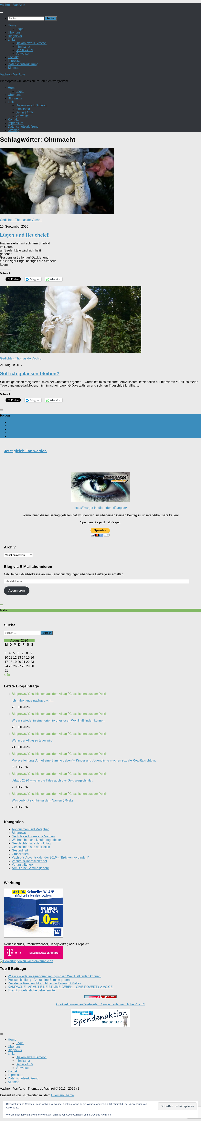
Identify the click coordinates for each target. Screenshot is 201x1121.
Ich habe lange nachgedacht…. (33, 700)
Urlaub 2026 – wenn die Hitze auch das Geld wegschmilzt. (52, 780)
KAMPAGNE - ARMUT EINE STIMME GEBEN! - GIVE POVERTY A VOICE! (60, 986)
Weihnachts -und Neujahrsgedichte (36, 839)
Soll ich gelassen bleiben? (29, 373)
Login (20, 29)
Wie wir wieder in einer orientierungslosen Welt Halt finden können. (58, 720)
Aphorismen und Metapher (30, 829)
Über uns (14, 32)
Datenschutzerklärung (23, 64)
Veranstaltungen (23, 864)
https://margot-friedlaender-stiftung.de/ (100, 507)
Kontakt (13, 57)
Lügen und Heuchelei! (25, 235)
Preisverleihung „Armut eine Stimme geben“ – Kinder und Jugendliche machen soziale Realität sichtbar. (84, 760)
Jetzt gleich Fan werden (25, 451)
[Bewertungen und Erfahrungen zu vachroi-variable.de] (26, 961)
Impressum (15, 60)
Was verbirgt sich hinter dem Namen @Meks (42, 800)
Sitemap (13, 67)
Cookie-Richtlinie (101, 1114)
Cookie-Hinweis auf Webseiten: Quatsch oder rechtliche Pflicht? (100, 1004)
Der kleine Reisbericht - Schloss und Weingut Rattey (44, 983)
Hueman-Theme (62, 1095)
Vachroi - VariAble (12, 4)
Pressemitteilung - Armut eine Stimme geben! (39, 979)
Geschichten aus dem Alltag (47, 693)
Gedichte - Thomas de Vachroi (21, 219)
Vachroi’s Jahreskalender (29, 861)
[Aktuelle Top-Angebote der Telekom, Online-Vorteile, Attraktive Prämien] (33, 957)
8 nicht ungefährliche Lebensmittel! (32, 990)
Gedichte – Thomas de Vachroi (33, 836)
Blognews (15, 36)
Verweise (22, 53)
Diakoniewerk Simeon (31, 43)
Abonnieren (16, 590)
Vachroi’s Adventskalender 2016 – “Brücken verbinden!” (50, 857)
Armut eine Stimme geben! (30, 868)
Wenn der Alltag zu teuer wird (32, 740)
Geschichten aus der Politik (88, 693)
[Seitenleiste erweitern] (1, 409)
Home (12, 25)
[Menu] (1, 12)
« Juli (7, 674)
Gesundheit (20, 850)
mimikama (23, 46)
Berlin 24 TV (24, 50)
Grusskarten (20, 854)
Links (11, 39)
